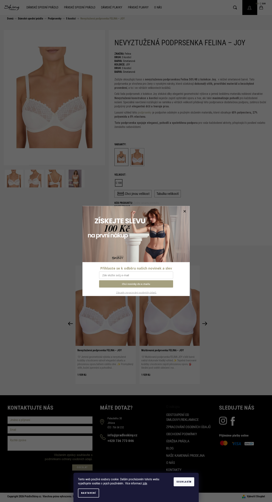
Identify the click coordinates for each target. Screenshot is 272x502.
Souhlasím (183, 481)
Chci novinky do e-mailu (136, 284)
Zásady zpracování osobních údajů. (136, 292)
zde (145, 483)
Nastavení (88, 493)
